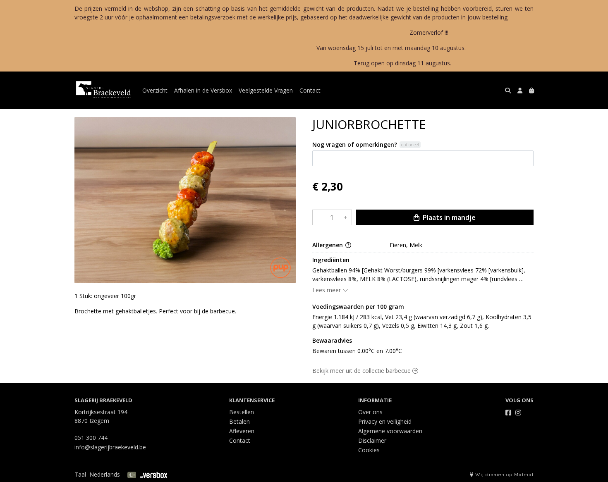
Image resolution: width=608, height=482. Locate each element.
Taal (80, 474)
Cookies (369, 450)
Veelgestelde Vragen (266, 90)
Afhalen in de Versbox (203, 90)
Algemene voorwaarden (390, 431)
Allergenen (328, 245)
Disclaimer (372, 440)
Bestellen (241, 412)
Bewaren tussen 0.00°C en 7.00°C (357, 351)
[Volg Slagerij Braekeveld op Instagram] (518, 412)
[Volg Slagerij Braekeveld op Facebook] (508, 412)
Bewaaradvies (332, 340)
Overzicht (155, 90)
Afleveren (241, 431)
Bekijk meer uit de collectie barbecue (362, 371)
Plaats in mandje (448, 217)
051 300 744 (91, 437)
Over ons (370, 412)
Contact (310, 90)
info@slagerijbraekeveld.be (110, 447)
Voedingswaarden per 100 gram (358, 306)
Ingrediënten (330, 260)
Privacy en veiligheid (385, 421)
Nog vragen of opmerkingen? (354, 144)
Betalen (239, 421)
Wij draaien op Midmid (504, 474)
